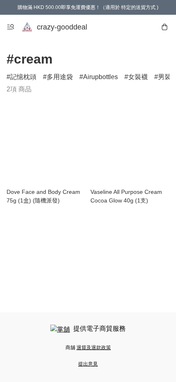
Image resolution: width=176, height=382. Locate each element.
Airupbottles (100, 76)
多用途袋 (60, 76)
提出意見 (88, 364)
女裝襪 (138, 76)
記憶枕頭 (23, 76)
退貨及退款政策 (94, 347)
